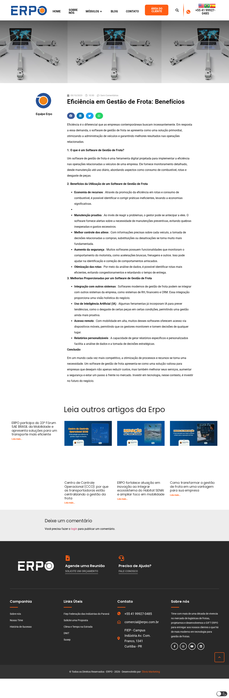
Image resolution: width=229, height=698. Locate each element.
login (74, 529)
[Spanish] (213, 7)
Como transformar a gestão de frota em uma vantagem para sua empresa (192, 486)
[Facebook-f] (174, 646)
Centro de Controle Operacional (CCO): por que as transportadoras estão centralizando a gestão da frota (86, 490)
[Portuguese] (207, 7)
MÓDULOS (94, 11)
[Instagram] (183, 646)
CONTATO (132, 11)
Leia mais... (17, 439)
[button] (71, 116)
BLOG (114, 11)
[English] (201, 7)
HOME (57, 11)
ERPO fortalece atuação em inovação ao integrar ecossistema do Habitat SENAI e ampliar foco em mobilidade (140, 488)
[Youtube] (192, 646)
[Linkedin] (200, 646)
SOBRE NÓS (73, 11)
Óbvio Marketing (151, 671)
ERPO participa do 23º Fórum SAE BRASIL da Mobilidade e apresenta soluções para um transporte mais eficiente (34, 429)
